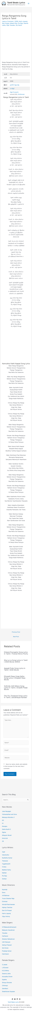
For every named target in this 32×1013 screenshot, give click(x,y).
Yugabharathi (6, 864)
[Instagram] (19, 999)
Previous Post (16, 632)
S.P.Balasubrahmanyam (9, 927)
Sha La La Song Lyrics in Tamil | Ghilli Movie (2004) (15, 661)
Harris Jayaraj (23, 21)
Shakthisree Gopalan (8, 991)
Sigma (4, 832)
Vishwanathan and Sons (9, 814)
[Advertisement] (16, 44)
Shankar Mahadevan (8, 939)
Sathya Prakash (7, 945)
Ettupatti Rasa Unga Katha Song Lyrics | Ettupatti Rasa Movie (14, 678)
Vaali (3, 852)
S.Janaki (4, 964)
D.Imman (4, 901)
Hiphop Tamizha (7, 907)
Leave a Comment (7, 21)
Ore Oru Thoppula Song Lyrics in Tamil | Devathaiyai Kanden (15, 696)
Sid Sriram (5, 948)
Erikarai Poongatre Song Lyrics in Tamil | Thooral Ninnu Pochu (16, 653)
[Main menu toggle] (28, 3)
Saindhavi (5, 988)
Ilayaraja (4, 889)
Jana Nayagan (6, 811)
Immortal (5, 838)
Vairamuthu (5, 855)
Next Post (16, 636)
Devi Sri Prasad (7, 910)
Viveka (4, 867)
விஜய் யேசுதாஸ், (14, 92)
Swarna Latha (6, 973)
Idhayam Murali (6, 835)
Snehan (4, 879)
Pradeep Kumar (6, 951)
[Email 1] (15, 999)
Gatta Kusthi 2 (6, 829)
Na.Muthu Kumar (7, 858)
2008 (16, 21)
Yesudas (4, 933)
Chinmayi (5, 985)
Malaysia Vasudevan (8, 930)
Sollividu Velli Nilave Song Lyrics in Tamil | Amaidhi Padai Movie (15, 687)
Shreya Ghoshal (7, 982)
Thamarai (5, 861)
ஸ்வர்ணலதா (21, 94)
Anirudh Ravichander (8, 904)
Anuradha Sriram (7, 976)
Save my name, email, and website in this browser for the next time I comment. (15, 766)
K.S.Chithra (5, 970)
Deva (3, 892)
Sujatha (4, 979)
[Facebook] (12, 999)
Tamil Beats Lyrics (16, 2)
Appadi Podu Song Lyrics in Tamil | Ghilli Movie (14, 669)
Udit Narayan (6, 942)
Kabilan (4, 873)
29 (3, 841)
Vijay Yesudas (10, 25)
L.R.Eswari (5, 967)
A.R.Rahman (5, 895)
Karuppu (4, 826)
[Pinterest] (17, 999)
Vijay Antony (6, 916)
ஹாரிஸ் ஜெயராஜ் (14, 85)
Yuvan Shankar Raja (8, 898)
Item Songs (5, 23)
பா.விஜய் (12, 88)
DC (3, 820)
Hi (2, 823)
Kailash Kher (13, 23)
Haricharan (5, 954)
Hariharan (5, 936)
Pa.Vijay (20, 23)
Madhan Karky (6, 870)
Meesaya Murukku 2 (8, 817)
